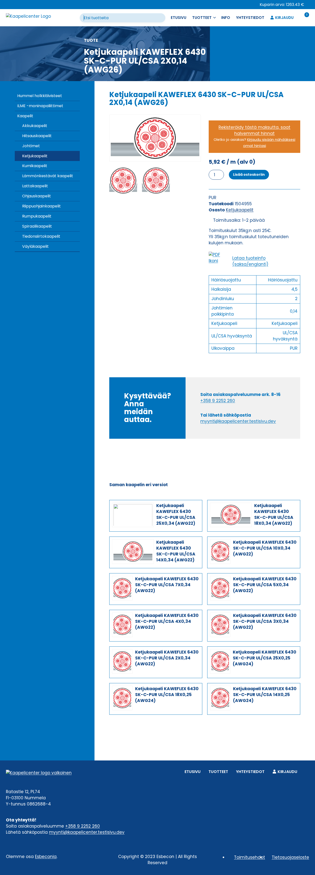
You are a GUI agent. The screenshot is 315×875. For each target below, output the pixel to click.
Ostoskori (305, 770)
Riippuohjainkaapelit (41, 206)
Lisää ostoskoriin (249, 174)
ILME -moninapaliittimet (40, 106)
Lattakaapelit (35, 186)
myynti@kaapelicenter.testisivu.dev (238, 421)
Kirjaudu (284, 17)
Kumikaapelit (34, 166)
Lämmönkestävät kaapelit (47, 176)
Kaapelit (25, 116)
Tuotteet (218, 771)
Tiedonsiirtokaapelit (41, 236)
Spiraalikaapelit (37, 226)
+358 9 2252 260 (217, 401)
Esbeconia (46, 857)
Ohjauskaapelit (36, 196)
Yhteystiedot (250, 17)
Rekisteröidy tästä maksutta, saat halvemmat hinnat (254, 130)
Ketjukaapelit (34, 156)
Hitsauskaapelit (37, 136)
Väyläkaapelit (35, 246)
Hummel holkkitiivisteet (39, 96)
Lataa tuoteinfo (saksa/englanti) (250, 261)
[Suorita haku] (161, 18)
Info (225, 17)
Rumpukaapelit (36, 216)
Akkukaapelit (34, 126)
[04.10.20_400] (155, 138)
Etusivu (178, 17)
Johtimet (31, 146)
